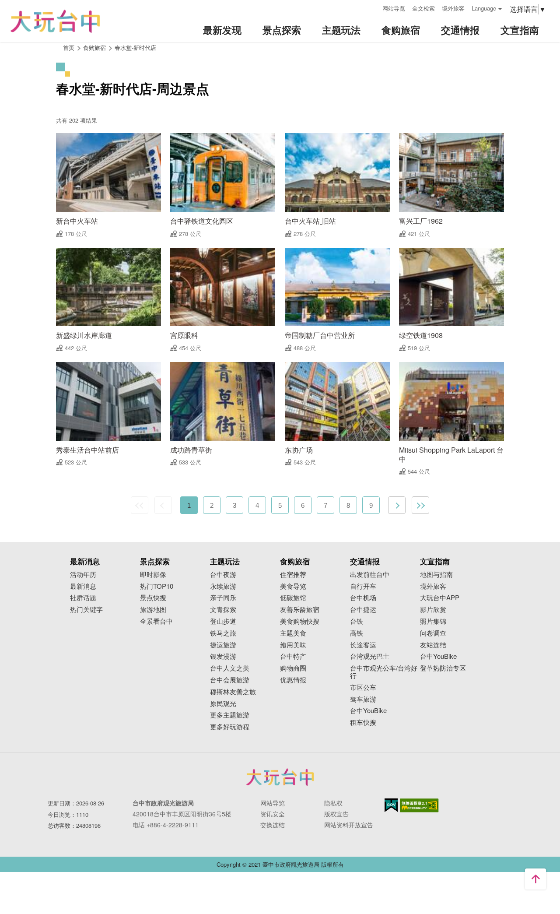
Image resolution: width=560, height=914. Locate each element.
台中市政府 (280, 777)
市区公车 (363, 687)
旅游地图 (153, 609)
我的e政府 (391, 805)
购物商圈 (293, 668)
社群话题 (83, 597)
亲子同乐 (223, 597)
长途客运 (363, 645)
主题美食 (293, 633)
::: (372, 7)
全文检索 (423, 8)
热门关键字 (86, 609)
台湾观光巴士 (369, 656)
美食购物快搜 (299, 621)
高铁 (356, 633)
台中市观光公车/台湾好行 (383, 671)
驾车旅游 (363, 699)
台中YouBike (368, 710)
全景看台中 (156, 621)
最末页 (420, 505)
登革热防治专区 (443, 668)
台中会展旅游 (229, 680)
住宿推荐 (293, 574)
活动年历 (83, 574)
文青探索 (223, 609)
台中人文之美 (229, 668)
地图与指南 (436, 574)
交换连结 (272, 824)
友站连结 (433, 645)
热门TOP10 (156, 586)
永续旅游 (223, 586)
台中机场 (363, 597)
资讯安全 (272, 813)
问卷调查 (433, 633)
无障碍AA (419, 805)
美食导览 (293, 586)
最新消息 (83, 586)
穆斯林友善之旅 (233, 692)
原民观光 (223, 703)
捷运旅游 (223, 645)
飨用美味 (293, 645)
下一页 (397, 505)
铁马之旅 (223, 633)
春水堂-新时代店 (135, 47)
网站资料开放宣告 (348, 824)
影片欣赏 (433, 609)
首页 (68, 47)
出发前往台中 (369, 574)
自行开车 (363, 586)
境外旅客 (453, 8)
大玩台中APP (439, 597)
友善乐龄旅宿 (299, 609)
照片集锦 (433, 621)
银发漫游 (223, 656)
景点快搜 (153, 597)
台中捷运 (363, 609)
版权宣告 (336, 813)
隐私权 (333, 802)
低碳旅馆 (293, 597)
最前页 (139, 505)
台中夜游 (223, 574)
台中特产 (293, 656)
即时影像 (153, 574)
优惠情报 (293, 680)
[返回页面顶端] (535, 878)
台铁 (356, 621)
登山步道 (223, 621)
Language (484, 8)
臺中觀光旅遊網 (55, 21)
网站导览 (393, 8)
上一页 (163, 505)
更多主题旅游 (229, 715)
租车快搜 (363, 722)
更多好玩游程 (229, 727)
